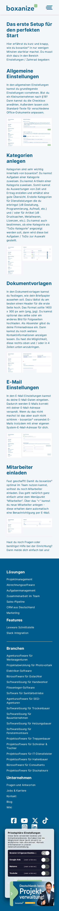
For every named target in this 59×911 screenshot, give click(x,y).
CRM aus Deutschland (21, 607)
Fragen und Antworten (21, 785)
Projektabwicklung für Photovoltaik (29, 665)
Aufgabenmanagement (21, 590)
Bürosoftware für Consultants (26, 765)
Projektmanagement (19, 579)
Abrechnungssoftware (21, 584)
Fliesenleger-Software (21, 687)
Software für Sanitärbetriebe (25, 693)
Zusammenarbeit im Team (23, 596)
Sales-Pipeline (16, 601)
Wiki (9, 807)
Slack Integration (17, 633)
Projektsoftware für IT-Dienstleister (29, 753)
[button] (33, 893)
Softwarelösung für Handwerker (27, 682)
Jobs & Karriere (16, 790)
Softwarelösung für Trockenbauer (28, 708)
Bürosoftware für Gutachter (24, 676)
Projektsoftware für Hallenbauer (27, 759)
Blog (9, 801)
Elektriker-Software (19, 670)
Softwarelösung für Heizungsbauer (29, 723)
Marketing (13, 612)
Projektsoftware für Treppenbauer (28, 738)
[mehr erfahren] (30, 853)
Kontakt (11, 796)
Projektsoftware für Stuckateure (27, 770)
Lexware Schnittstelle (20, 627)
